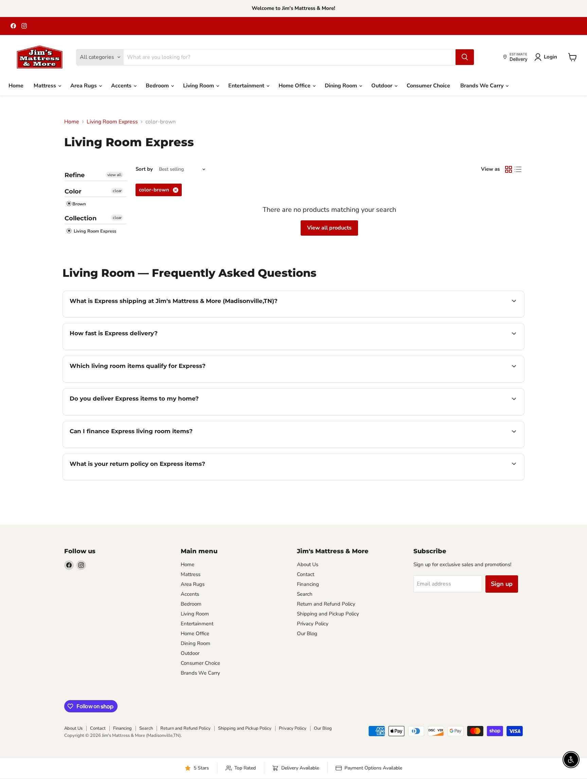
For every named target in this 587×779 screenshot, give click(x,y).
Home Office (295, 85)
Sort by (144, 169)
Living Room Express (112, 122)
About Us (307, 564)
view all (114, 174)
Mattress (45, 85)
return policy (229, 479)
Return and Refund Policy (326, 603)
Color (73, 191)
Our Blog (307, 633)
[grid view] (508, 169)
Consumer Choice (428, 85)
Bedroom (158, 85)
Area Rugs (84, 85)
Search (305, 594)
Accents (122, 85)
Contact (305, 574)
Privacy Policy (312, 623)
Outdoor (382, 85)
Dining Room (341, 85)
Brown (79, 204)
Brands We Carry (482, 85)
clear (117, 190)
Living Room (199, 85)
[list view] (518, 169)
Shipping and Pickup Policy (328, 613)
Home (15, 85)
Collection (80, 218)
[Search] (465, 57)
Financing (308, 584)
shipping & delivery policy (390, 414)
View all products (329, 228)
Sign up (502, 584)
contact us (441, 414)
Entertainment (247, 85)
